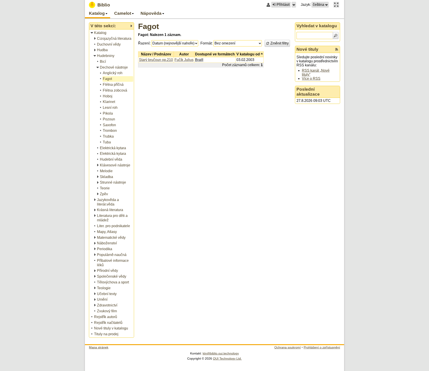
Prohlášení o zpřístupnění (322, 347)
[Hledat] (336, 35)
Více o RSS (311, 78)
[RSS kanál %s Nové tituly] (337, 49)
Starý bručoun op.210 (156, 60)
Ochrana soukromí (287, 347)
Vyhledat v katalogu (317, 25)
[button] (294, 5)
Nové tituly (307, 49)
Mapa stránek (98, 347)
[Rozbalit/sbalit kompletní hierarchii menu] (131, 26)
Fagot (148, 26)
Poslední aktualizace (308, 91)
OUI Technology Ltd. (227, 358)
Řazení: (144, 43)
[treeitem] (111, 33)
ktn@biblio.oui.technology (221, 353)
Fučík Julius (184, 60)
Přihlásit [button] (283, 4)
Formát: (206, 43)
